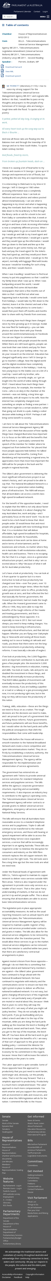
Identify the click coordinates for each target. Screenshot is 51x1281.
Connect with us (34, 1186)
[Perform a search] (4, 16)
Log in (45, 11)
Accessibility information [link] (12, 1274)
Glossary (6, 1202)
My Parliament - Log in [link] (12, 1185)
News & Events (34, 1120)
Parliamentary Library (36, 1132)
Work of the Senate (10, 1123)
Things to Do (33, 1204)
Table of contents (16, 25)
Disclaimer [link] (6, 1277)
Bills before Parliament (37, 1144)
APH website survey (11, 1194)
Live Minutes (7, 1161)
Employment (8, 1197)
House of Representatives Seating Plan (12, 1170)
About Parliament (35, 1126)
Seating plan (7, 1132)
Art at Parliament (35, 1207)
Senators (6, 1129)
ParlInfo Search (9, 1191)
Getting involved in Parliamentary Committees (35, 1178)
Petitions (31, 1183)
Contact (37, 11)
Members (6, 1164)
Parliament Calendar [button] (22, 11)
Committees (33, 1165)
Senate (5, 1120)
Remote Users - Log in (12, 1188)
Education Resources (37, 1129)
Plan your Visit (34, 1210)
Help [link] (27, 1277)
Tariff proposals (34, 1153)
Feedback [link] (18, 1277)
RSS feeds (7, 1205)
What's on (32, 1201)
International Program (37, 1134)
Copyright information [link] (35, 1274)
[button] (44, 16)
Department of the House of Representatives (11, 1226)
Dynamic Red (7, 1126)
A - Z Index (7, 1200)
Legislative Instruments (37, 1155)
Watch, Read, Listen (36, 1123)
